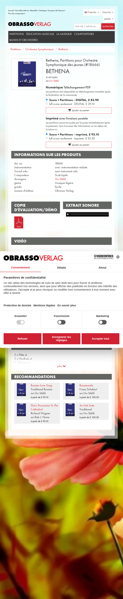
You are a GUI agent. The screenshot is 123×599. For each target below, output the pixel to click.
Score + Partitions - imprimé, (74, 134)
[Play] (68, 214)
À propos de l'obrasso (56, 10)
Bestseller (34, 10)
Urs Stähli (54, 80)
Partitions (16, 34)
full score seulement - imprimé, (72, 138)
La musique (64, 34)
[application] (87, 214)
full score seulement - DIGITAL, (71, 104)
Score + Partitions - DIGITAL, (74, 100)
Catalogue (43, 10)
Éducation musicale (40, 34)
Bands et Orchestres (23, 40)
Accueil (11, 10)
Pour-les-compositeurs (16, 13)
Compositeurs (84, 34)
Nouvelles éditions (22, 10)
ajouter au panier (80, 110)
